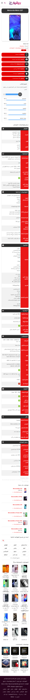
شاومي (24, 551)
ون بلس (15, 555)
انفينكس (5, 551)
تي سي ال (21, 694)
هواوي (5, 545)
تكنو (25, 694)
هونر (6, 548)
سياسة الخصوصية (13, 694)
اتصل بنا (17, 697)
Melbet (12, 697)
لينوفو (5, 555)
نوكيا (24, 555)
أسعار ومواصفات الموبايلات (16, 48)
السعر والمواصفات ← (17, 492)
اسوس (4, 691)
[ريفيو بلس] (15, 3)
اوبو (24, 548)
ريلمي (15, 548)
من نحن (5, 694)
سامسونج (24, 545)
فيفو (15, 551)
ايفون (15, 545)
